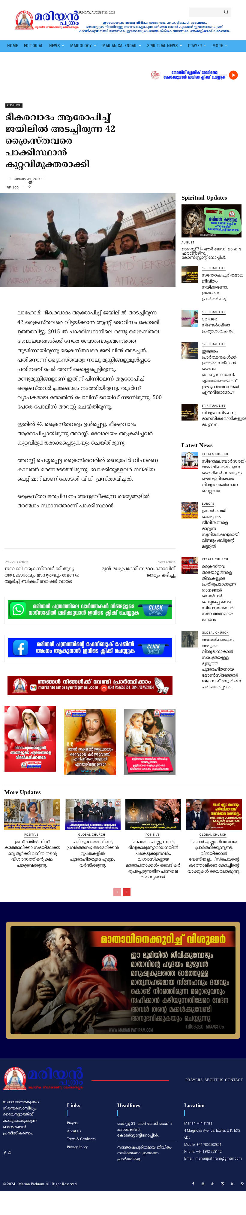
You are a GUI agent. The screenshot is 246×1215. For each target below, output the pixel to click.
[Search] (226, 12)
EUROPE (208, 504)
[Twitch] (222, 1184)
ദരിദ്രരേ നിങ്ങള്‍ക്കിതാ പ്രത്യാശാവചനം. (218, 325)
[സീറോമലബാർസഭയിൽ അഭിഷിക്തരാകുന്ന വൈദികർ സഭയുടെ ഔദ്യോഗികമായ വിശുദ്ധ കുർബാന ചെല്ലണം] (190, 460)
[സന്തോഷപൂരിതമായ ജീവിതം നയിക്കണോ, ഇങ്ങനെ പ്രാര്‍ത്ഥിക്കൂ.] (190, 274)
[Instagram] (203, 1184)
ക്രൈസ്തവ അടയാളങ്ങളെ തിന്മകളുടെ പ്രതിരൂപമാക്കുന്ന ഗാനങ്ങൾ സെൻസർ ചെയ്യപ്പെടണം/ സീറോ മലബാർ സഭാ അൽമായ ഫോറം (219, 593)
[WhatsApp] (86, 535)
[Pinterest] (72, 535)
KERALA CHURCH (215, 454)
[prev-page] (117, 892)
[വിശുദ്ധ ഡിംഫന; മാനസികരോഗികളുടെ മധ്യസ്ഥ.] (190, 412)
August (188, 242)
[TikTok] (212, 1184)
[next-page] (126, 892)
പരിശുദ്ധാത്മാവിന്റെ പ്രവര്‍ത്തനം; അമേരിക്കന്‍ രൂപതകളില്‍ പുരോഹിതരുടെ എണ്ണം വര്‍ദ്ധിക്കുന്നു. (93, 854)
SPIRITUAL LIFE (214, 268)
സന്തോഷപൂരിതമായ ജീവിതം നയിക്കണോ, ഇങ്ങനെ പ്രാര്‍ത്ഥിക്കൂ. (223, 287)
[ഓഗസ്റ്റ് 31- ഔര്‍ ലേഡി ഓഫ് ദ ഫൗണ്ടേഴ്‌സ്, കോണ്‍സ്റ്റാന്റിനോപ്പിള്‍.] (212, 220)
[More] (125, 179)
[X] (58, 535)
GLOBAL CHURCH (215, 633)
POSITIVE (14, 105)
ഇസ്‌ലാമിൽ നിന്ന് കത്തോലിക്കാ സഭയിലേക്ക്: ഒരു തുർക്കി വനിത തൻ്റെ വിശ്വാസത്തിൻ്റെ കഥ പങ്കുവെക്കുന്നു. (32, 854)
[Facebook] (45, 535)
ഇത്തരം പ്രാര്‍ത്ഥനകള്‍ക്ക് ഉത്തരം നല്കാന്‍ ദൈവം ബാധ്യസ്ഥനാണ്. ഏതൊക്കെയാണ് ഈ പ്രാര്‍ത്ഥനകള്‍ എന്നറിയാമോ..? (220, 372)
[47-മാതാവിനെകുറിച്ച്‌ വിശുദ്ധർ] (123, 980)
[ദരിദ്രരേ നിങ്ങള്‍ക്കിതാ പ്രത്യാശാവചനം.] (190, 318)
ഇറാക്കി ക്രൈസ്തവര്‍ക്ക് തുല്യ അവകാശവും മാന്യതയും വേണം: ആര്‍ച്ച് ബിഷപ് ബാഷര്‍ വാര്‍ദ (41, 575)
